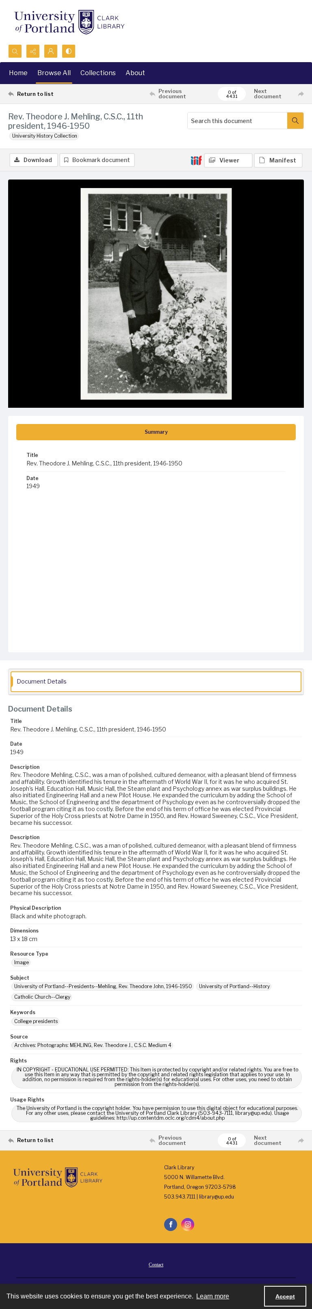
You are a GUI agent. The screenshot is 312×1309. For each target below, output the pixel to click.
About (135, 73)
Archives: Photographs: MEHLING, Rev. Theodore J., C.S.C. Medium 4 (92, 1045)
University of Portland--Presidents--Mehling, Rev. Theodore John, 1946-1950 (103, 986)
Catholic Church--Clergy (42, 997)
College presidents (36, 1021)
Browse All (54, 73)
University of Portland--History (234, 986)
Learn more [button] (212, 1296)
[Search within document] (295, 121)
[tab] (156, 432)
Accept (285, 1296)
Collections (98, 73)
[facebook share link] (170, 1224)
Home (18, 73)
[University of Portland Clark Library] (69, 22)
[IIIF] (196, 160)
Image (21, 962)
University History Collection (44, 136)
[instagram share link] (187, 1224)
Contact (156, 1265)
